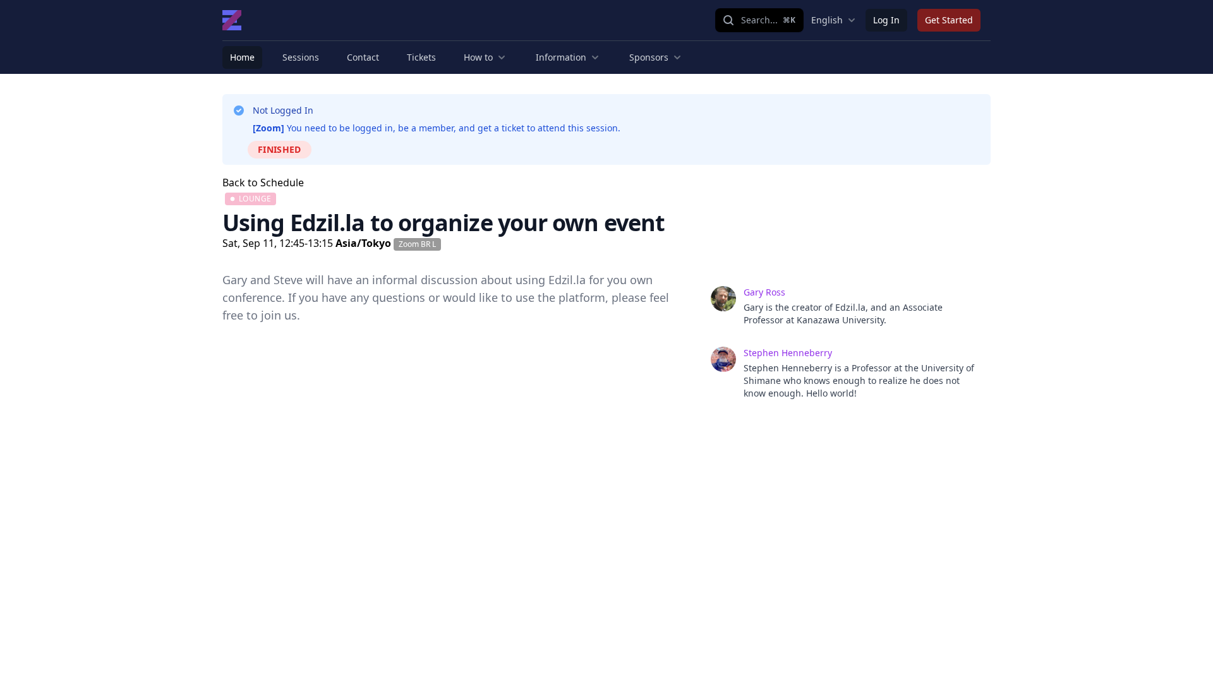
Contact (363, 57)
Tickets (421, 57)
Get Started (949, 20)
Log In (886, 20)
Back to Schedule (263, 182)
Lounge (255, 198)
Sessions (300, 57)
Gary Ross (764, 292)
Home (242, 57)
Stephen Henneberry (788, 353)
